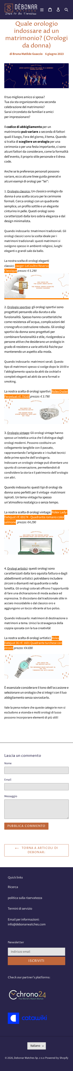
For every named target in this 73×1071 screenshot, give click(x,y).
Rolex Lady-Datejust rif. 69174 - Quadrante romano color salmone (35, 517)
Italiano (35, 1046)
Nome (7, 763)
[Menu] (42, 9)
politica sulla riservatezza (25, 898)
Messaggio (10, 796)
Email (7, 780)
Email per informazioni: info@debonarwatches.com (27, 922)
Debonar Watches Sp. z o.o (29, 1058)
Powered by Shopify (56, 1058)
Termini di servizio (20, 908)
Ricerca (13, 887)
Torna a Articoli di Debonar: (39, 850)
